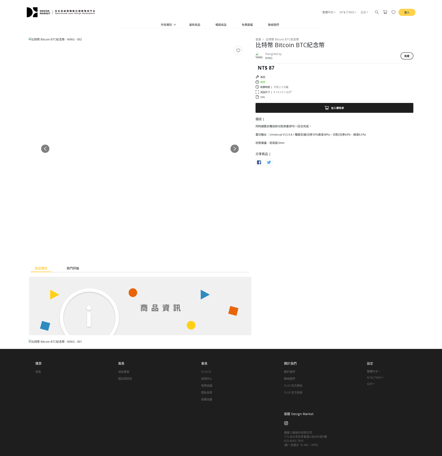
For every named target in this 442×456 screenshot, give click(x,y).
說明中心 (206, 379)
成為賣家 (123, 372)
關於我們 (289, 372)
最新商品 (194, 25)
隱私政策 (206, 392)
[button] (45, 148)
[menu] (221, 25)
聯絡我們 (273, 25)
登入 (407, 12)
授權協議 (206, 399)
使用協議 (206, 385)
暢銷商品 (221, 25)
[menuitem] (168, 25)
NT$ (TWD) (347, 12)
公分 (363, 12)
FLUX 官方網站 (293, 385)
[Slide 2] (140, 255)
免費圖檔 (247, 25)
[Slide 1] (133, 255)
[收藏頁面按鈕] (392, 12)
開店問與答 (125, 379)
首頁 (258, 39)
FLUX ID (206, 372)
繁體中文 (327, 12)
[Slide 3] (146, 255)
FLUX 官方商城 (293, 392)
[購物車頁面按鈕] (385, 12)
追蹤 (407, 56)
